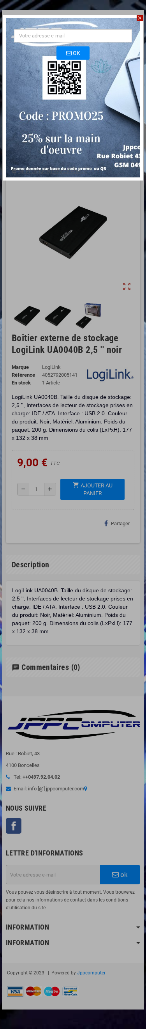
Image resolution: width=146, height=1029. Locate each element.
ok (76, 53)
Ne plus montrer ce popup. (52, 171)
